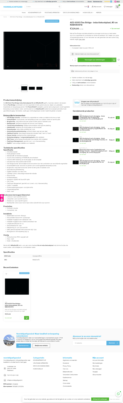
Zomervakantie (67, 386)
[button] (118, 394)
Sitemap (65, 380)
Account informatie (98, 360)
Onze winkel (66, 383)
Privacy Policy (67, 366)
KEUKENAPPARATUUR (34, 12)
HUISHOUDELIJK (87, 12)
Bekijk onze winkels (41, 345)
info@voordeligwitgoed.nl (14, 380)
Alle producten (97, 374)
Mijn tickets (96, 366)
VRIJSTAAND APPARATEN (52, 12)
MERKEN (98, 12)
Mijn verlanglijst (97, 369)
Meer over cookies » (115, 399)
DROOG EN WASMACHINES (71, 12)
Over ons (65, 369)
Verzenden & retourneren (70, 374)
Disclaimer (66, 363)
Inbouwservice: (75, 45)
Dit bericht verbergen (100, 399)
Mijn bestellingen (97, 363)
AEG (71, 19)
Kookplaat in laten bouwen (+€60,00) (83, 48)
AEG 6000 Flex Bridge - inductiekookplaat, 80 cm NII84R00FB (27, 17)
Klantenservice (97, 1)
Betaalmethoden (67, 371)
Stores (90, 1)
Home (23, 12)
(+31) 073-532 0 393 (12, 375)
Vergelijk (95, 371)
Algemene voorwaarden (70, 360)
